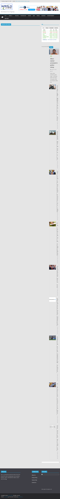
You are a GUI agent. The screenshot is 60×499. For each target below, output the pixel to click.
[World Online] (2, 17)
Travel (38, 15)
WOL (52, 71)
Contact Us (34, 482)
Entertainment (50, 15)
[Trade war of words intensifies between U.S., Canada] (52, 281)
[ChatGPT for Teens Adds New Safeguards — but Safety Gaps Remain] (52, 316)
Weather (7, 18)
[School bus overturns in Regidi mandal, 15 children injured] (52, 442)
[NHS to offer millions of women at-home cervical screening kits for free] (52, 403)
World (10, 15)
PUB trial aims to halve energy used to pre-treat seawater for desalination (57, 239)
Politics (17, 15)
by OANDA (48, 46)
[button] (6, 16)
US (5, 15)
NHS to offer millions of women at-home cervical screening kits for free (57, 399)
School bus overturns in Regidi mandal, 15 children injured (57, 438)
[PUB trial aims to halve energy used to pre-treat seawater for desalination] (52, 243)
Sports (29, 15)
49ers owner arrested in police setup (54, 63)
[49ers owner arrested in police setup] (54, 51)
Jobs (34, 15)
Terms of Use (34, 480)
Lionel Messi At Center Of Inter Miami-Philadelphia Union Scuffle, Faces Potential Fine (57, 354)
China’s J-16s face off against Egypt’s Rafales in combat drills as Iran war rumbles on (57, 103)
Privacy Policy (34, 477)
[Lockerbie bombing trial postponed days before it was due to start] (52, 149)
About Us (34, 475)
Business (43, 15)
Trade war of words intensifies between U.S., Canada (57, 277)
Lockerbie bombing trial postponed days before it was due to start (57, 145)
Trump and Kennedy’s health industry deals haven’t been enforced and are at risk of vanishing (57, 191)
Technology (23, 15)
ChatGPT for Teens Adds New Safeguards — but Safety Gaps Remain (57, 312)
